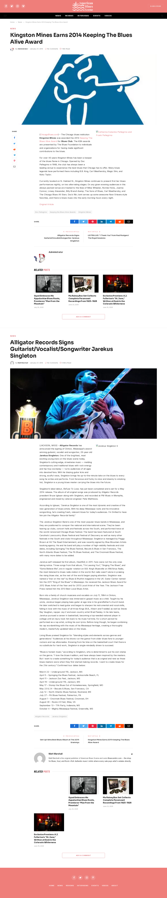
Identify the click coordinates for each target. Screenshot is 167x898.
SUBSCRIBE (155, 6)
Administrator (23, 49)
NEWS (58, 16)
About (114, 885)
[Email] (14, 166)
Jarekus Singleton (59, 716)
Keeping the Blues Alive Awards (63, 212)
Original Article (46, 204)
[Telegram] (14, 155)
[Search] (162, 15)
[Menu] (5, 15)
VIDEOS (108, 16)
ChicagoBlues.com (49, 134)
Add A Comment (83, 317)
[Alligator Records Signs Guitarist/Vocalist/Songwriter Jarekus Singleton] (83, 403)
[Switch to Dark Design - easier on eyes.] (158, 16)
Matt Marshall (23, 363)
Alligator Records (42, 716)
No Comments (52, 49)
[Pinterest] (14, 161)
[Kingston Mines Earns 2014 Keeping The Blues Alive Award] (83, 89)
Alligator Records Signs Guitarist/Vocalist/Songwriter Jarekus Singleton (61, 238)
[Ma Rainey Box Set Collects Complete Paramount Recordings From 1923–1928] (83, 284)
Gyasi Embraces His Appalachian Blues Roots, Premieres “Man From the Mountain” (47, 300)
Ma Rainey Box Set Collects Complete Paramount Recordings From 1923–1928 (82, 298)
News (13, 29)
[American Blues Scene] (83, 6)
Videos (105, 885)
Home (51, 885)
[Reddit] (14, 149)
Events (95, 885)
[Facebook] (14, 137)
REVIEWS (69, 16)
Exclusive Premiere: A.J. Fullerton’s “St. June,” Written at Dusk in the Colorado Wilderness (115, 300)
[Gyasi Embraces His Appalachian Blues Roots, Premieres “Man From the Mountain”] (49, 284)
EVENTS (96, 16)
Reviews (70, 885)
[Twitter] (14, 143)
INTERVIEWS (83, 16)
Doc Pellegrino (41, 212)
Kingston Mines (85, 212)
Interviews (82, 885)
